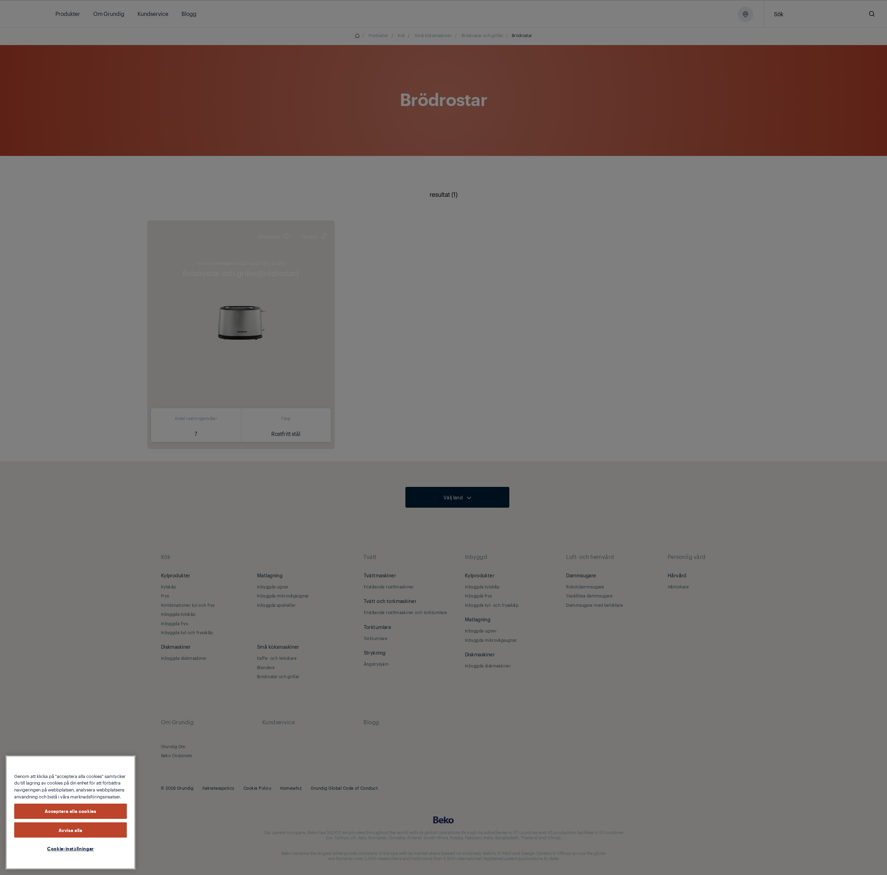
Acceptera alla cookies (70, 811)
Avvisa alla (70, 830)
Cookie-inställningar (70, 848)
